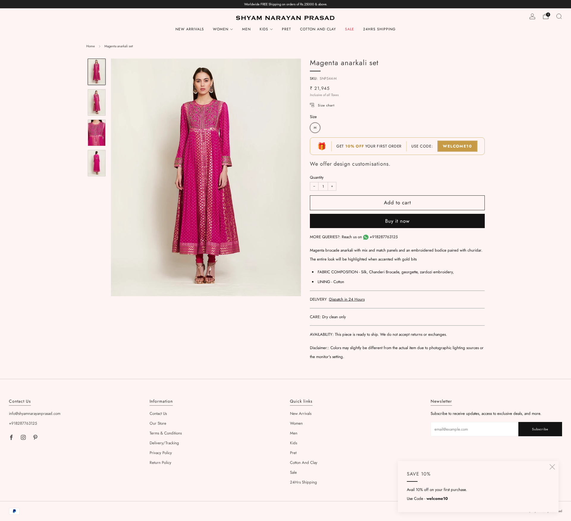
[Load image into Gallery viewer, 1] (96, 72)
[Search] (559, 16)
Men (246, 29)
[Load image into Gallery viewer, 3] (96, 133)
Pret (286, 29)
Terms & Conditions (166, 433)
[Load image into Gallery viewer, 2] (96, 102)
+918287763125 (384, 237)
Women (220, 29)
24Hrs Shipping (379, 29)
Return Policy (160, 462)
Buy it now (397, 221)
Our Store (158, 423)
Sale (349, 29)
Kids (264, 29)
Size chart (326, 105)
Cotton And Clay (318, 29)
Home (90, 46)
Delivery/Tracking (164, 443)
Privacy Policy (161, 453)
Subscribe (540, 429)
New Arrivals (189, 29)
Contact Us (158, 413)
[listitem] (286, 4)
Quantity (317, 177)
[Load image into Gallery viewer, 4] (96, 163)
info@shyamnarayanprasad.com (34, 413)
